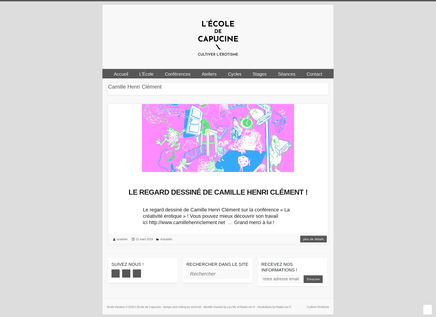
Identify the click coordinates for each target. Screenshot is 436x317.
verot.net (196, 307)
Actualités (166, 239)
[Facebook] (115, 273)
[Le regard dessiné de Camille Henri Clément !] (218, 138)
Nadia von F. (247, 307)
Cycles (234, 74)
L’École (146, 74)
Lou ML (231, 307)
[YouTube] (137, 273)
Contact (314, 74)
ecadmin (122, 239)
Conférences (178, 74)
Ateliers (209, 74)
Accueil (121, 74)
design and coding (174, 307)
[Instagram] (126, 273)
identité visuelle (213, 307)
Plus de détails (313, 239)
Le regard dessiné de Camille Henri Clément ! (218, 192)
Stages (260, 74)
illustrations (265, 307)
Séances (286, 74)
